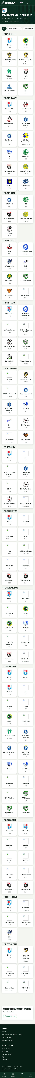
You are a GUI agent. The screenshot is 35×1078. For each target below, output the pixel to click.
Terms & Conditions (7, 1069)
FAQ (3, 1057)
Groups (4, 1076)
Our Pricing (5, 1051)
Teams (22, 1076)
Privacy (16, 1069)
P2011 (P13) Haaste (14, 29)
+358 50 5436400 (7, 1037)
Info (30, 1076)
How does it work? (7, 1054)
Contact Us (5, 1060)
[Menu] (32, 3)
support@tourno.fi (7, 1040)
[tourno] (8, 2)
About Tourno (6, 1048)
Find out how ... (10, 1016)
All (4, 29)
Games (13, 1076)
